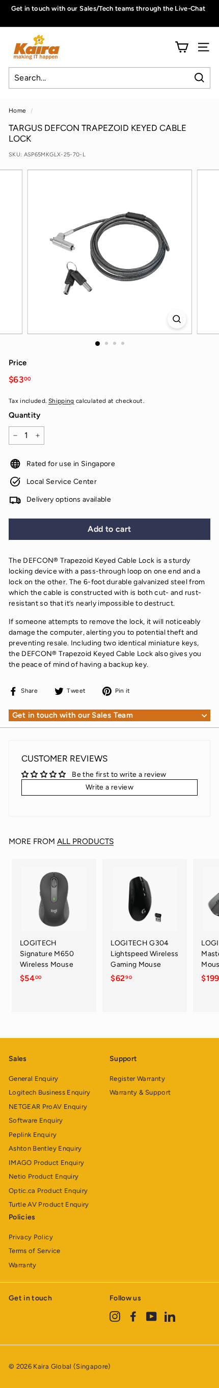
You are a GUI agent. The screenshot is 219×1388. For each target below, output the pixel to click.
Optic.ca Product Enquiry (48, 1190)
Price (18, 362)
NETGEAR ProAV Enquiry (48, 1106)
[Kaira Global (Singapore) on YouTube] (151, 1316)
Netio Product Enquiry (43, 1176)
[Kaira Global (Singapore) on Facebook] (133, 1316)
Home (17, 110)
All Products (85, 841)
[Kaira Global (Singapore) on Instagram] (115, 1316)
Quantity (25, 415)
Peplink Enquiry (33, 1134)
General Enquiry (33, 1078)
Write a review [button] (109, 787)
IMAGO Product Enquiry (46, 1162)
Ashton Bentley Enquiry (45, 1148)
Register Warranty (137, 1078)
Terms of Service (35, 1251)
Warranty (23, 1265)
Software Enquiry (36, 1120)
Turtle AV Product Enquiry (49, 1204)
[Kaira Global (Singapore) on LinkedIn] (170, 1316)
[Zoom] (176, 319)
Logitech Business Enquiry (50, 1092)
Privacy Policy (31, 1237)
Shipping (61, 400)
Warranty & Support (140, 1092)
